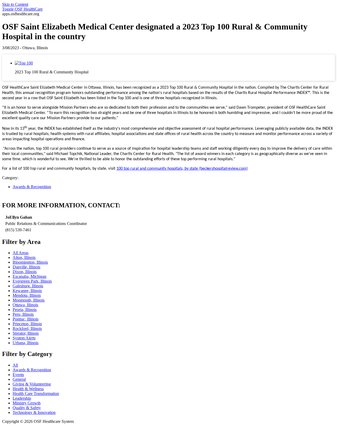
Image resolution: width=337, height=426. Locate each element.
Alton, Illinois (24, 257)
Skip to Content (15, 4)
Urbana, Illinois (25, 342)
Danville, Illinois (26, 267)
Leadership (22, 398)
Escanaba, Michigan (29, 276)
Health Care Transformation (36, 393)
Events (18, 374)
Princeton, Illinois (27, 324)
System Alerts (24, 338)
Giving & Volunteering (32, 384)
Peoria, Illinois (25, 309)
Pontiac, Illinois (25, 319)
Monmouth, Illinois (28, 300)
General (19, 379)
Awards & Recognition (32, 186)
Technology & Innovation (34, 412)
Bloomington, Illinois (30, 262)
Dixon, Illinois (25, 271)
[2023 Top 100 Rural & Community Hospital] (24, 63)
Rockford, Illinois (27, 328)
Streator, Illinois (26, 333)
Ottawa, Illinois (25, 305)
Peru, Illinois (23, 314)
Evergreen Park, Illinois (32, 281)
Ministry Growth (27, 403)
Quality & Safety (27, 407)
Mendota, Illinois (27, 295)
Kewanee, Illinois (27, 290)
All (15, 365)
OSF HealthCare (22, 9)
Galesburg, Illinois (28, 286)
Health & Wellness (28, 389)
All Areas (20, 252)
